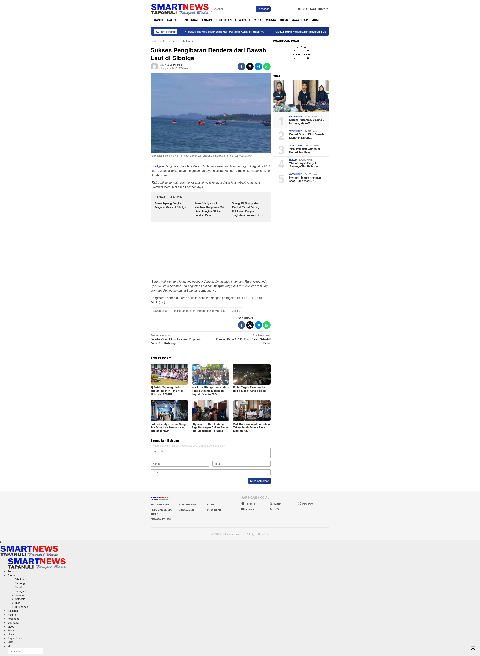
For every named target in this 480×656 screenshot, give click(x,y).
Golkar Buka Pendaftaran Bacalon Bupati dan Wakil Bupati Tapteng (295, 31)
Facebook (251, 503)
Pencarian (263, 9)
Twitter (277, 503)
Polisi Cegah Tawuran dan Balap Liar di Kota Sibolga (249, 388)
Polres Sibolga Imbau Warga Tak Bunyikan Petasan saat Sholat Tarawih (169, 427)
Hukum (293, 159)
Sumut (293, 145)
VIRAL (301, 145)
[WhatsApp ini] (267, 66)
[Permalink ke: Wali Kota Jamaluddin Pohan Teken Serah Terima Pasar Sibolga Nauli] (252, 410)
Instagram (307, 503)
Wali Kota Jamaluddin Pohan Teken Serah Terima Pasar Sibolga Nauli (251, 427)
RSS (276, 509)
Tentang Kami (160, 504)
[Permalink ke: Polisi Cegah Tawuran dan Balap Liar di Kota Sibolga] (252, 374)
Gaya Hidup (295, 116)
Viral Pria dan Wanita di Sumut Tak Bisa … (304, 150)
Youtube (250, 509)
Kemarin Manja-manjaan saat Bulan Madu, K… (305, 179)
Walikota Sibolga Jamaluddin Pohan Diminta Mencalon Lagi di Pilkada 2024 (210, 390)
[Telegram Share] (258, 66)
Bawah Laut (160, 310)
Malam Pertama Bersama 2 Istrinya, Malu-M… (306, 121)
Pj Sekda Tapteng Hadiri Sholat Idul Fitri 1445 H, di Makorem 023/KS (167, 390)
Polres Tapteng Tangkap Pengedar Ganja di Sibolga (170, 205)
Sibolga (235, 310)
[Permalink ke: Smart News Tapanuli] (154, 66)
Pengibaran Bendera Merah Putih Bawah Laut (199, 310)
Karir (210, 504)
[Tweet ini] (250, 66)
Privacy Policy (161, 519)
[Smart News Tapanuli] (180, 8)
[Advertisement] (210, 252)
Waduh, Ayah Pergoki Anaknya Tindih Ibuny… (305, 164)
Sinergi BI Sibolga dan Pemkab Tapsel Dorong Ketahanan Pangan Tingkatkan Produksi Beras (248, 209)
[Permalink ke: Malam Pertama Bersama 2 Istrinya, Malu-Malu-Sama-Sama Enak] (301, 96)
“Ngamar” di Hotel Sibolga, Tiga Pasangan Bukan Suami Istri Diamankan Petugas (210, 427)
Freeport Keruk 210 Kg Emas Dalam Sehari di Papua (243, 339)
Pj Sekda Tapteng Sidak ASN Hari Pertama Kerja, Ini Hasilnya (199, 31)
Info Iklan (214, 510)
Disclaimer (186, 510)
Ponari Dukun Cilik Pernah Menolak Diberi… (306, 135)
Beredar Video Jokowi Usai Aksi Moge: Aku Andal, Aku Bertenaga (176, 339)
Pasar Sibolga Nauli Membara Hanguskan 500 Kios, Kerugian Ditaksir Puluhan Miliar (209, 209)
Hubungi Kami (188, 504)
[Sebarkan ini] (241, 66)
